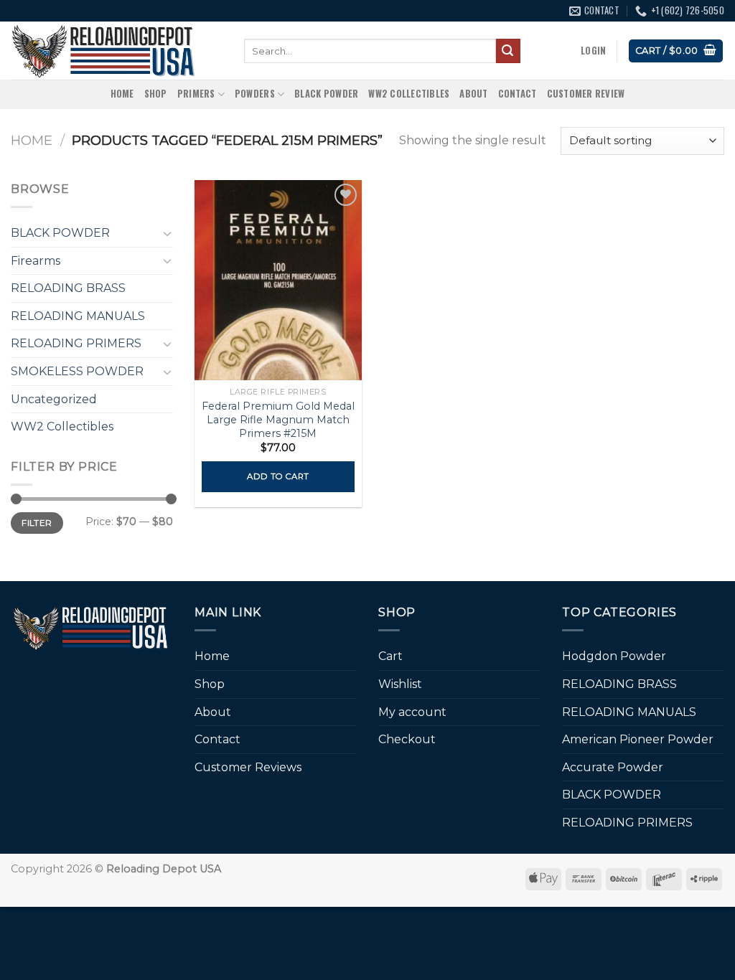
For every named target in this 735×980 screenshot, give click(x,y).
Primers (196, 93)
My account (412, 712)
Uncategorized (54, 399)
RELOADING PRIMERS (76, 343)
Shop (155, 93)
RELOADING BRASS (68, 288)
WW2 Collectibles (408, 93)
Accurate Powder (612, 767)
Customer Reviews (248, 767)
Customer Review (586, 93)
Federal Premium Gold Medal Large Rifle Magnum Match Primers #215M (278, 419)
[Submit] (508, 51)
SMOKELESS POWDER (77, 371)
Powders (255, 93)
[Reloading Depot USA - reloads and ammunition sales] (117, 51)
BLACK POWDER (326, 93)
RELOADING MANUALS (78, 316)
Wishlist (400, 684)
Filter (37, 522)
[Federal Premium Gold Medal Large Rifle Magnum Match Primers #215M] (278, 280)
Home (122, 93)
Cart (390, 656)
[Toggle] (167, 233)
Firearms (35, 261)
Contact (517, 93)
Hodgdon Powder (614, 656)
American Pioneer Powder (637, 739)
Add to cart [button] (278, 476)
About (473, 93)
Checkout (407, 739)
